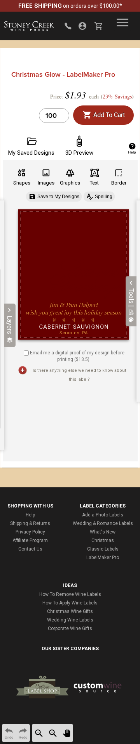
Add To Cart (108, 115)
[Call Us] (68, 26)
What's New (103, 532)
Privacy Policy (30, 532)
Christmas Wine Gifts (70, 611)
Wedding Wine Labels (70, 620)
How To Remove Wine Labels (70, 594)
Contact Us (30, 549)
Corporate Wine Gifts (70, 628)
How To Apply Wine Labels (70, 603)
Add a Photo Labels (102, 515)
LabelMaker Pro (102, 557)
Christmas (102, 540)
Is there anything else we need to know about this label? (79, 375)
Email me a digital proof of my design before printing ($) (77, 356)
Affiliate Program (30, 540)
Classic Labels (103, 549)
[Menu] (122, 22)
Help (30, 515)
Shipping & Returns (30, 523)
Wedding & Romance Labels (103, 523)
